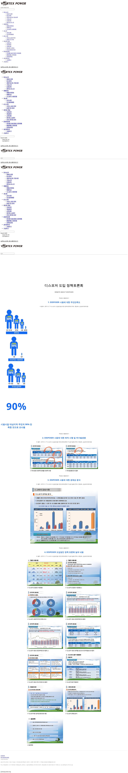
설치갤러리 (6, 58)
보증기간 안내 (10, 39)
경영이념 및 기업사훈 (12, 17)
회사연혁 (9, 15)
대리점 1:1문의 (10, 48)
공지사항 (9, 32)
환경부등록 (6, 51)
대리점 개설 (7, 41)
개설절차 (9, 44)
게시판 (5, 31)
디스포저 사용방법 (11, 29)
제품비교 (9, 27)
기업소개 (9, 19)
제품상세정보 (10, 26)
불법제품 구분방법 (11, 55)
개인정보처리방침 (5, 757)
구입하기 (6, 61)
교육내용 (9, 46)
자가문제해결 (10, 34)
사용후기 (9, 60)
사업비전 (9, 43)
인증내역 (9, 20)
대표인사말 (9, 14)
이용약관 (3, 755)
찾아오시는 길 (10, 22)
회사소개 (6, 12)
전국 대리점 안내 (11, 49)
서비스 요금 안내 (11, 38)
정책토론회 (9, 56)
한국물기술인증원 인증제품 (14, 53)
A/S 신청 (6, 36)
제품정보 (6, 24)
